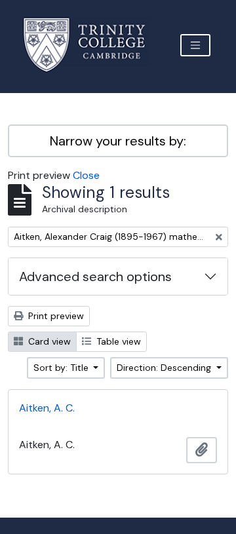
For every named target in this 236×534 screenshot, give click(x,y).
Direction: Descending (165, 367)
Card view (48, 341)
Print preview (55, 316)
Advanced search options (95, 276)
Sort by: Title (62, 367)
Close (86, 175)
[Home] (92, 45)
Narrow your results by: (118, 140)
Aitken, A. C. (47, 408)
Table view (117, 341)
